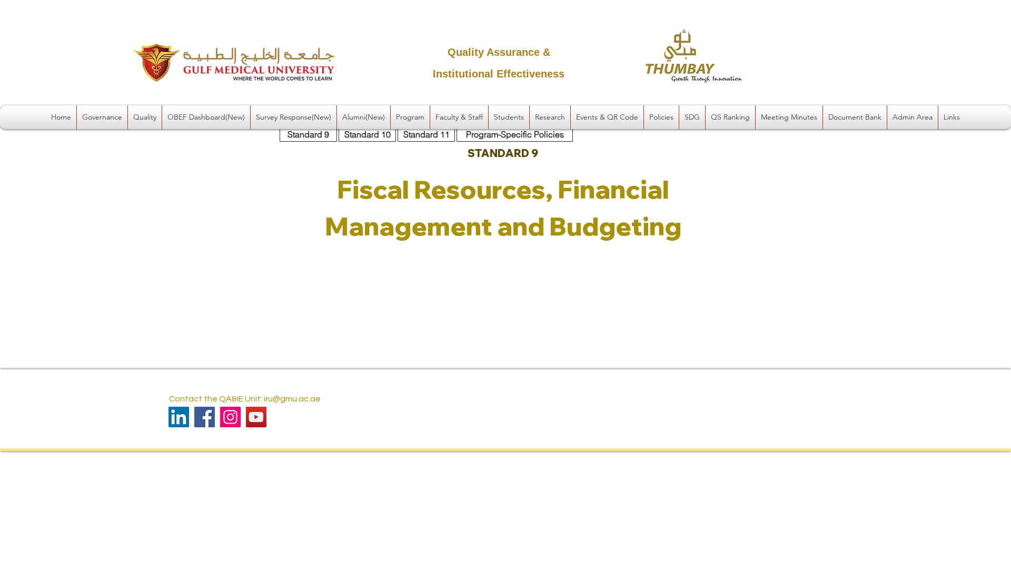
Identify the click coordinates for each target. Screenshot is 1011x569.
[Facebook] (204, 417)
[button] (102, 117)
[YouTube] (256, 417)
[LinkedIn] (178, 417)
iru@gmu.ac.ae (292, 399)
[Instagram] (230, 417)
